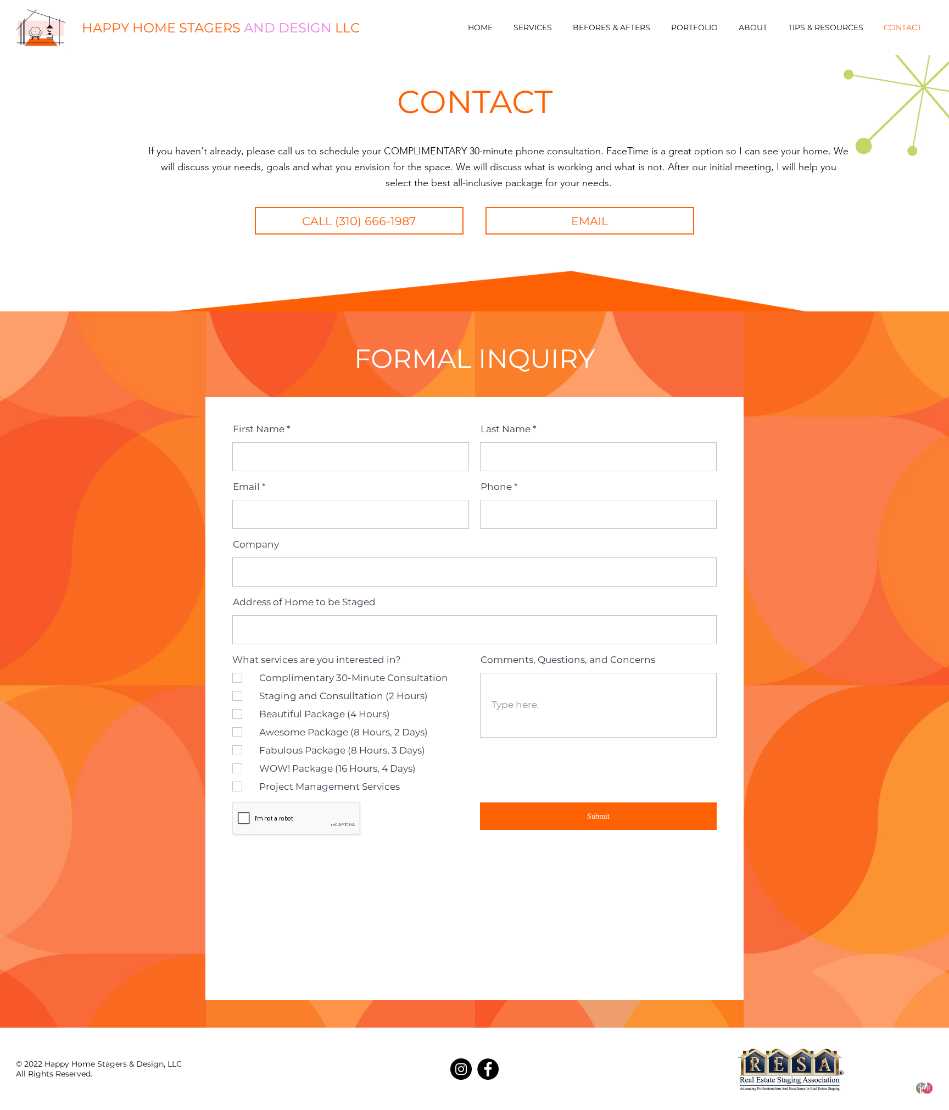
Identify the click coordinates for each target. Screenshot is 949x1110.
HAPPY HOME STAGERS (221, 28)
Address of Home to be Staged (304, 602)
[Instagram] (461, 1069)
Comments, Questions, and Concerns (568, 660)
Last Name (506, 429)
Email (246, 487)
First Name (258, 429)
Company (256, 544)
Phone (496, 487)
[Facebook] (488, 1069)
